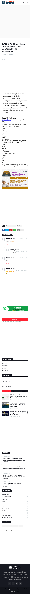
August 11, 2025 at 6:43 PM (22, 258)
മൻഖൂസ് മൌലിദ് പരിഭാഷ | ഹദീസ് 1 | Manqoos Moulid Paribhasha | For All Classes (19, 413)
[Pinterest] (10, 230)
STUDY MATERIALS (15, 515)
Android (13, 591)
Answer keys (15, 494)
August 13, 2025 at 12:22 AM (22, 251)
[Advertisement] (15, 21)
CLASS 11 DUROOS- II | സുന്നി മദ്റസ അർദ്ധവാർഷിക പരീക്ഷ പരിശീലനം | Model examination (14, 477)
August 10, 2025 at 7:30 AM (22, 238)
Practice (19, 225)
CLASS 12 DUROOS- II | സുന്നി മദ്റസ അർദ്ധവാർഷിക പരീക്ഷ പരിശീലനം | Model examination (14, 460)
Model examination (11, 41)
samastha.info (6, 381)
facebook (5, 363)
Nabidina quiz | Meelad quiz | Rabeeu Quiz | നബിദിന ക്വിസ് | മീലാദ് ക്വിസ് (18, 396)
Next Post (25, 303)
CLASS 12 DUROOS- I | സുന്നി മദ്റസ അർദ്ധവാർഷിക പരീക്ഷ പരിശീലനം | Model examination (14, 468)
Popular (6, 391)
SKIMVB (10, 526)
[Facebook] (3, 230)
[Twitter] (7, 230)
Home (3, 41)
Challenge (15, 499)
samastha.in (5, 379)
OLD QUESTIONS (15, 508)
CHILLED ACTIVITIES (15, 497)
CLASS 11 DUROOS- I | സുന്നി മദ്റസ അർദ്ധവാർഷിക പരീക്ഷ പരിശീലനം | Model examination (14, 485)
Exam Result (5, 384)
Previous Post (6, 303)
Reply (7, 244)
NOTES (15, 506)
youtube (5, 370)
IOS (18, 591)
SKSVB (15, 526)
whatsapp (5, 365)
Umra (21, 526)
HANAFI (15, 501)
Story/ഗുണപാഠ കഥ (15, 517)
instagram (5, 368)
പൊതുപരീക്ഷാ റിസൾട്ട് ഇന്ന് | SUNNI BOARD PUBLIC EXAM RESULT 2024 (17, 404)
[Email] (18, 230)
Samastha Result (6, 386)
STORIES (15, 513)
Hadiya (15, 504)
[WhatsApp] (14, 230)
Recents (14, 391)
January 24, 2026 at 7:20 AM (21, 270)
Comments (24, 391)
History (4, 526)
